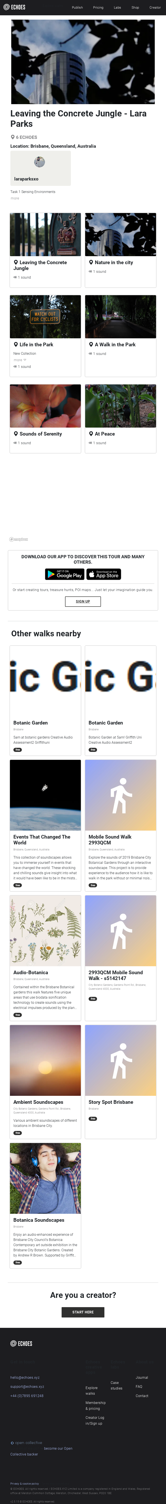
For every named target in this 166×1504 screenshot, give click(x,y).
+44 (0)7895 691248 (26, 1396)
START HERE (83, 1312)
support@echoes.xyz (27, 1387)
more (15, 198)
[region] (83, 500)
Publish (77, 7)
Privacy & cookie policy (24, 1483)
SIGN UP (83, 601)
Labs (117, 7)
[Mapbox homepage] (18, 539)
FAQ (139, 1387)
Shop (135, 7)
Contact (142, 1396)
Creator (155, 7)
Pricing (98, 7)
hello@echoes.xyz (25, 1377)
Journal (142, 1377)
